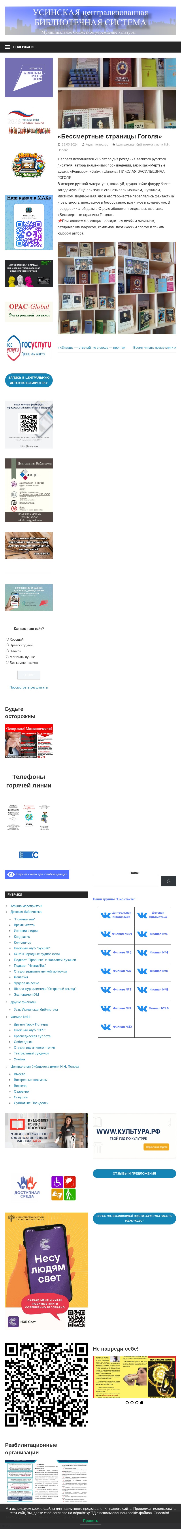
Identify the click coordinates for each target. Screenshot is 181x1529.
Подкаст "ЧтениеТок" (30, 965)
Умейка (19, 1059)
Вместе (19, 1074)
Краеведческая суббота (32, 1036)
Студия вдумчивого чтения (34, 1047)
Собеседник (23, 1042)
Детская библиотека (26, 912)
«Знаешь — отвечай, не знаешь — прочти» (92, 347)
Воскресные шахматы (30, 1080)
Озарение (21, 1091)
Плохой (15, 651)
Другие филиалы (23, 1002)
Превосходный (21, 645)
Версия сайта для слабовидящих (41, 874)
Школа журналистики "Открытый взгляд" (45, 989)
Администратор (97, 144)
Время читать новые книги (153, 347)
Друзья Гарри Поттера (31, 1024)
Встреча (20, 1086)
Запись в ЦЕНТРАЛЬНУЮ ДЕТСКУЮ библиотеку (28, 380)
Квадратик (22, 937)
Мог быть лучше (22, 657)
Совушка (21, 1097)
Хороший (16, 639)
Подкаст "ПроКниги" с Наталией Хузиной (45, 960)
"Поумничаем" (24, 919)
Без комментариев (24, 662)
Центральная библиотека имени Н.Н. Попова (45, 1066)
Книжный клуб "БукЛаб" (32, 948)
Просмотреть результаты (28, 687)
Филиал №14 (20, 1017)
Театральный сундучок (31, 1053)
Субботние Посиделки (31, 1103)
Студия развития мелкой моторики (40, 971)
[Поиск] (168, 881)
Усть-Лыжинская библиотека (36, 1009)
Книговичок (22, 942)
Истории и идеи (26, 931)
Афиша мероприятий (26, 906)
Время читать (24, 925)
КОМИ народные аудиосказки (37, 954)
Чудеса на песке (26, 983)
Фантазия (21, 977)
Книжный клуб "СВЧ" (29, 1030)
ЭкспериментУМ (26, 994)
